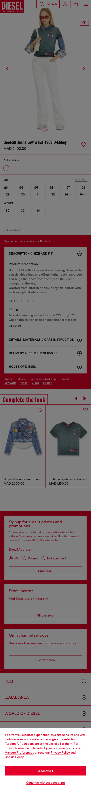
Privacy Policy (60, 752)
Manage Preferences (19, 752)
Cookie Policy (14, 757)
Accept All (45, 771)
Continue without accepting (45, 782)
